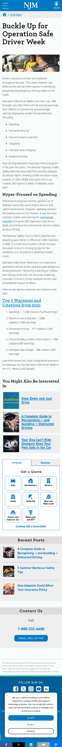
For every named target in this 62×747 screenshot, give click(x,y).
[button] (13, 483)
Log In (56, 7)
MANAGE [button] (31, 731)
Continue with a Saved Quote (31, 526)
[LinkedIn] (31, 744)
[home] (4, 15)
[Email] (43, 744)
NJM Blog (15, 15)
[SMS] (56, 744)
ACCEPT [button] (31, 717)
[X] (18, 744)
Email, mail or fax (31, 638)
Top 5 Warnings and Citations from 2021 (21, 302)
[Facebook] (6, 744)
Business (45, 462)
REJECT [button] (31, 724)
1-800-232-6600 (31, 628)
